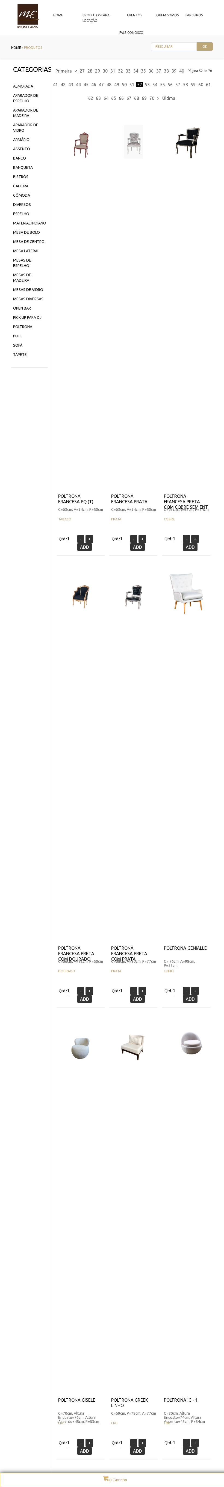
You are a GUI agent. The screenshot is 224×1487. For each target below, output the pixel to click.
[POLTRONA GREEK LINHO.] (133, 1066)
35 (143, 70)
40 (181, 70)
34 (135, 70)
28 (89, 70)
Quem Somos (167, 15)
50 (124, 84)
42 (63, 84)
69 (144, 98)
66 (121, 98)
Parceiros (194, 15)
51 (131, 84)
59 (193, 84)
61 (208, 84)
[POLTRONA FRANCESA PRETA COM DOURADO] (80, 614)
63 (98, 98)
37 (158, 70)
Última (168, 98)
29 (97, 70)
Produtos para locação (96, 17)
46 (93, 84)
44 (78, 84)
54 (154, 84)
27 (82, 70)
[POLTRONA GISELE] (80, 1066)
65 (113, 98)
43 (70, 84)
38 (166, 70)
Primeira (63, 70)
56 (170, 84)
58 (185, 84)
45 (86, 84)
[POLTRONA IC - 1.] (193, 1066)
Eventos (134, 15)
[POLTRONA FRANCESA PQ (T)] (80, 162)
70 (151, 98)
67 (128, 98)
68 (136, 98)
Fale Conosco (131, 32)
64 (106, 98)
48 (109, 84)
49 (116, 84)
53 (147, 84)
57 (177, 84)
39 (174, 70)
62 (90, 98)
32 (120, 70)
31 (112, 70)
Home (58, 15)
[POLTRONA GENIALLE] (186, 614)
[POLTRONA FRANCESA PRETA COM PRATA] (133, 614)
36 (151, 70)
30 (105, 70)
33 (128, 70)
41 (55, 84)
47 (101, 84)
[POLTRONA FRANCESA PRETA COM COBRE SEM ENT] (186, 162)
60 (200, 84)
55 (162, 84)
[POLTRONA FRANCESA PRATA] (133, 162)
